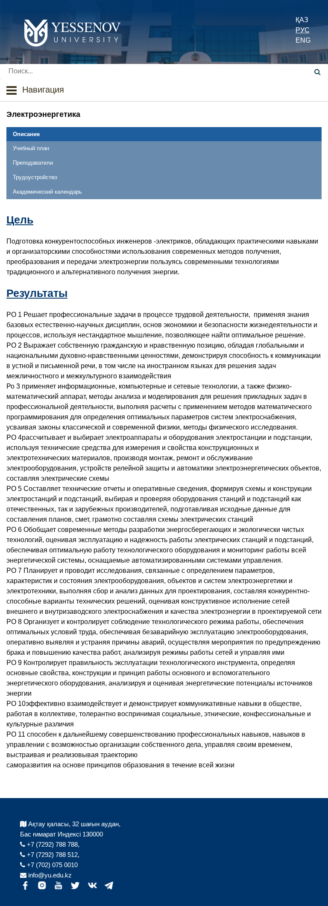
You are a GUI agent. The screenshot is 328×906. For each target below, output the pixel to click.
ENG (303, 40)
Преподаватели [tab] (33, 163)
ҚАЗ (302, 19)
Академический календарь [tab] (47, 192)
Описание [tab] (26, 134)
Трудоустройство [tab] (35, 177)
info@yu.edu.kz (49, 875)
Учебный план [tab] (31, 148)
